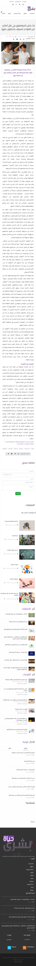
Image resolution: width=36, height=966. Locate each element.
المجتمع (21, 449)
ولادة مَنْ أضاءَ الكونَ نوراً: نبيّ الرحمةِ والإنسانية (15, 629)
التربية (32, 449)
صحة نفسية (27, 449)
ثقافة (3, 13)
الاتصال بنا (11, 1)
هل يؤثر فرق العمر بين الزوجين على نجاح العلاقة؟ (15, 700)
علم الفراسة (15, 536)
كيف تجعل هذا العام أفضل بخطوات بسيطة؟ (16, 679)
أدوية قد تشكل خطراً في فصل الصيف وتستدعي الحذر (21, 787)
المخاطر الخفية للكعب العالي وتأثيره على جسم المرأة (22, 795)
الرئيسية (24, 1)
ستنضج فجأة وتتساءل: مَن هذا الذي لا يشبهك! (23, 753)
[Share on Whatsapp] (23, 39)
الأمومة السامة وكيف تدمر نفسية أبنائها (17, 729)
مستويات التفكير (14, 579)
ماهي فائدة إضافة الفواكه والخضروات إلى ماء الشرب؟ (15, 690)
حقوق (25, 13)
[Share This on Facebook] (13, 39)
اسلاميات (32, 13)
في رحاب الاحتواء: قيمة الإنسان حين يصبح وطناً (23, 778)
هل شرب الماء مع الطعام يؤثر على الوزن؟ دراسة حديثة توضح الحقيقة (15, 668)
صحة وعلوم (30, 884)
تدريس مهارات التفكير (12, 550)
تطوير (9, 13)
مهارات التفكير (14, 564)
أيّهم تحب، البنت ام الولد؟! (21, 709)
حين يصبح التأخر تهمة (29, 761)
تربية (13, 37)
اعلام (32, 878)
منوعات (31, 881)
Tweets (32, 821)
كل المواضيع (18, 1)
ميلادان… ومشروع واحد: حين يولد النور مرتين (16, 614)
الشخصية (10, 449)
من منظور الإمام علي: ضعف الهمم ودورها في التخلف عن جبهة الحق (15, 719)
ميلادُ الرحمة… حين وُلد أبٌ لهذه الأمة (18, 652)
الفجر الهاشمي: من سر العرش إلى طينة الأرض (16, 644)
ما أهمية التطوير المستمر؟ (11, 521)
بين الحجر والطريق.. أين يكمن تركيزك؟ (18, 621)
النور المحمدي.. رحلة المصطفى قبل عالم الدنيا (15, 660)
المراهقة (5, 449)
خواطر (31, 890)
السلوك (15, 449)
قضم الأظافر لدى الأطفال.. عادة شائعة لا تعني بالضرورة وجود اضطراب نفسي (15, 638)
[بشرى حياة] (31, 8)
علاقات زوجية (17, 13)
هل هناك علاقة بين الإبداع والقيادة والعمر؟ (9, 594)
